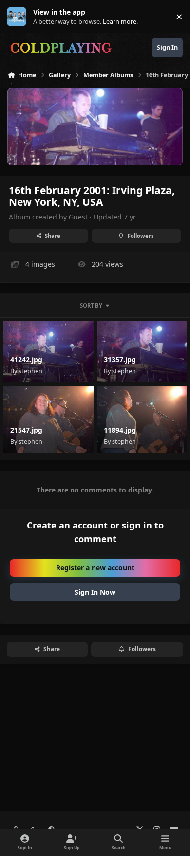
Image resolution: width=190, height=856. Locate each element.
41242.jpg (26, 359)
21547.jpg (26, 430)
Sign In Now (95, 592)
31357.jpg (120, 359)
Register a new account (95, 567)
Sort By (91, 305)
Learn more (19, 16)
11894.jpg (120, 430)
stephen (30, 371)
